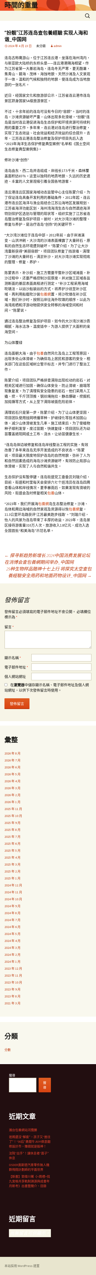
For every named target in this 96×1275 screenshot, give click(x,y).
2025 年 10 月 (13, 816)
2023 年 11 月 (13, 975)
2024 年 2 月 (12, 955)
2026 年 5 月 (12, 774)
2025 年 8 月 (12, 830)
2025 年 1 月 (12, 878)
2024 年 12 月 (13, 885)
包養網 (45, 294)
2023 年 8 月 (12, 996)
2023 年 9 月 (12, 989)
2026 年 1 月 (12, 802)
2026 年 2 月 (12, 795)
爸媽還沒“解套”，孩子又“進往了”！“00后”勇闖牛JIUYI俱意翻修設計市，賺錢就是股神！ (29, 1141)
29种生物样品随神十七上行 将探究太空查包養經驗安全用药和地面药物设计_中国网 (49, 572)
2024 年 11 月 (13, 892)
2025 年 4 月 (12, 857)
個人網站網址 (15, 676)
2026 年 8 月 (12, 753)
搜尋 (12, 1075)
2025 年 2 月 (12, 871)
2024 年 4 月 (12, 941)
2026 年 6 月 (12, 767)
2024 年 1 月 (12, 962)
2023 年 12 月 (13, 968)
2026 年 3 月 (12, 788)
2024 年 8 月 (12, 913)
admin (58, 46)
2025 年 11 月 (13, 809)
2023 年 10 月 (13, 982)
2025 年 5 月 (12, 851)
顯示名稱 (12, 658)
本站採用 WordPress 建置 (22, 1266)
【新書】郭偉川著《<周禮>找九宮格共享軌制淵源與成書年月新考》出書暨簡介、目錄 (29, 1181)
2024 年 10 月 (13, 899)
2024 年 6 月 (12, 927)
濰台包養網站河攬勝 (23, 1130)
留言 (9, 627)
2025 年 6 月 (12, 844)
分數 (7, 1050)
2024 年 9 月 (12, 906)
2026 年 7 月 (12, 760)
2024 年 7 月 (12, 920)
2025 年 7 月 (12, 837)
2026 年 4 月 (12, 781)
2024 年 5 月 (12, 934)
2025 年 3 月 (12, 864)
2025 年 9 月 (12, 823)
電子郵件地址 (16, 667)
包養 (40, 353)
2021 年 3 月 (12, 1003)
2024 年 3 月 (12, 948)
